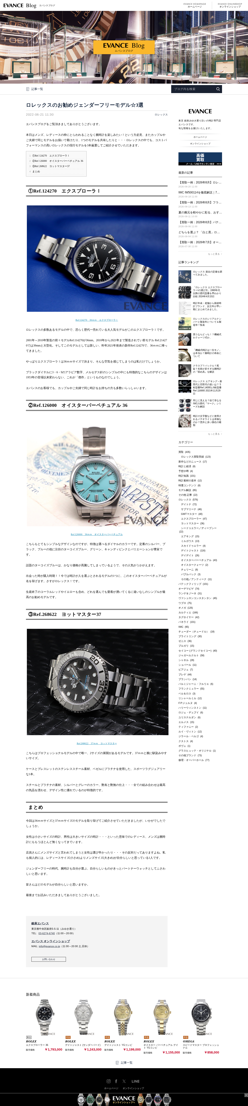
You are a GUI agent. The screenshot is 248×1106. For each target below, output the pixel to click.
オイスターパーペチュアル (197, 560)
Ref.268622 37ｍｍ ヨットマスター (97, 743)
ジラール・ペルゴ (190, 736)
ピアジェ (185, 669)
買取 (184, 451)
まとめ (34, 171)
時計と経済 (186, 466)
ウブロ (185, 603)
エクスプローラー (192, 518)
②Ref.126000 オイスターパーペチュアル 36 (56, 161)
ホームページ (195, 6)
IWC (183, 626)
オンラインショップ (230, 6)
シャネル (186, 660)
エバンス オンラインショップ (50, 941)
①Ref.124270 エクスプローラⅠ (49, 155)
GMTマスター (190, 513)
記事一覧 (37, 89)
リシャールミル (190, 698)
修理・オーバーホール (193, 760)
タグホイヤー (188, 617)
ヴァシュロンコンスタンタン (197, 598)
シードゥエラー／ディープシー (197, 530)
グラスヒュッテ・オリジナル (197, 750)
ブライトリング (190, 636)
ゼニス (185, 641)
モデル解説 (187, 490)
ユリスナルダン (189, 717)
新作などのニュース (192, 461)
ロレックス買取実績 (194, 456)
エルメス (186, 722)
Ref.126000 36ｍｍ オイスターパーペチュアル (97, 534)
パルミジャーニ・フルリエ (195, 683)
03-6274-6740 (46, 933)
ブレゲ (185, 674)
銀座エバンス (40, 923)
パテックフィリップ (193, 583)
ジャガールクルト (191, 655)
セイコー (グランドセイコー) (197, 650)
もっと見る (214, 254)
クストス (185, 741)
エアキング (188, 536)
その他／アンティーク (195, 579)
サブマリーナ (190, 509)
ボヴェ (184, 745)
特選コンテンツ (189, 485)
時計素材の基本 (190, 480)
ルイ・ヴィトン (190, 731)
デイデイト (188, 555)
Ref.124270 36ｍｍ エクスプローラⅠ (97, 320)
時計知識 (186, 475)
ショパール (187, 664)
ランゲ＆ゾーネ (190, 593)
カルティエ (188, 612)
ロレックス (161, 114)
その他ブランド (190, 755)
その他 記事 (187, 494)
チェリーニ (188, 569)
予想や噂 (185, 471)
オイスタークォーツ (193, 564)
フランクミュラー (191, 688)
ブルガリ (186, 645)
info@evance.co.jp (49, 946)
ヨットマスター (191, 523)
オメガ (185, 607)
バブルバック (189, 574)
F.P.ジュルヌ (187, 703)
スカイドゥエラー (192, 545)
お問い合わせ (48, 959)
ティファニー (188, 726)
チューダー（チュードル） (196, 631)
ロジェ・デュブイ (190, 712)
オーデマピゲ (188, 588)
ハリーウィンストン (192, 707)
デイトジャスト (191, 550)
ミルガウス (188, 541)
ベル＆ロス (186, 693)
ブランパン (187, 679)
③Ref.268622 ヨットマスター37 (49, 166)
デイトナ (187, 504)
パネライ (186, 621)
